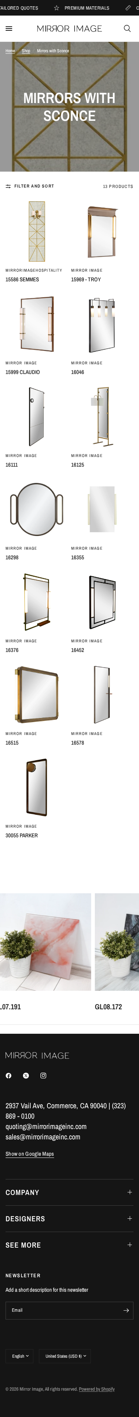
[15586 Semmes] (37, 231)
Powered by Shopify (97, 1389)
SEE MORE (23, 1245)
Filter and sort (34, 186)
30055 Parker (22, 835)
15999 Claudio (23, 372)
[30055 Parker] (37, 787)
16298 (12, 557)
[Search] (127, 29)
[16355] (102, 509)
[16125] (102, 416)
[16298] (37, 509)
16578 (77, 742)
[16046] (102, 324)
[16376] (37, 602)
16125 (77, 465)
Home (10, 51)
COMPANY (22, 1192)
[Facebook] (14, 1075)
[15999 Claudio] (37, 324)
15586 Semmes (22, 279)
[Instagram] (48, 1075)
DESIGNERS (25, 1219)
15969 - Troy (86, 279)
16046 (77, 372)
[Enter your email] (126, 1311)
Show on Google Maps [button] (30, 1154)
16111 (12, 465)
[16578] (102, 694)
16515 (12, 742)
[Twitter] (31, 1075)
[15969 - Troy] (102, 231)
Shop (26, 51)
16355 (77, 557)
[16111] (37, 416)
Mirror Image (87, 270)
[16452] (102, 602)
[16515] (37, 694)
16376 (12, 650)
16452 (77, 650)
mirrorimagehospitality (34, 270)
